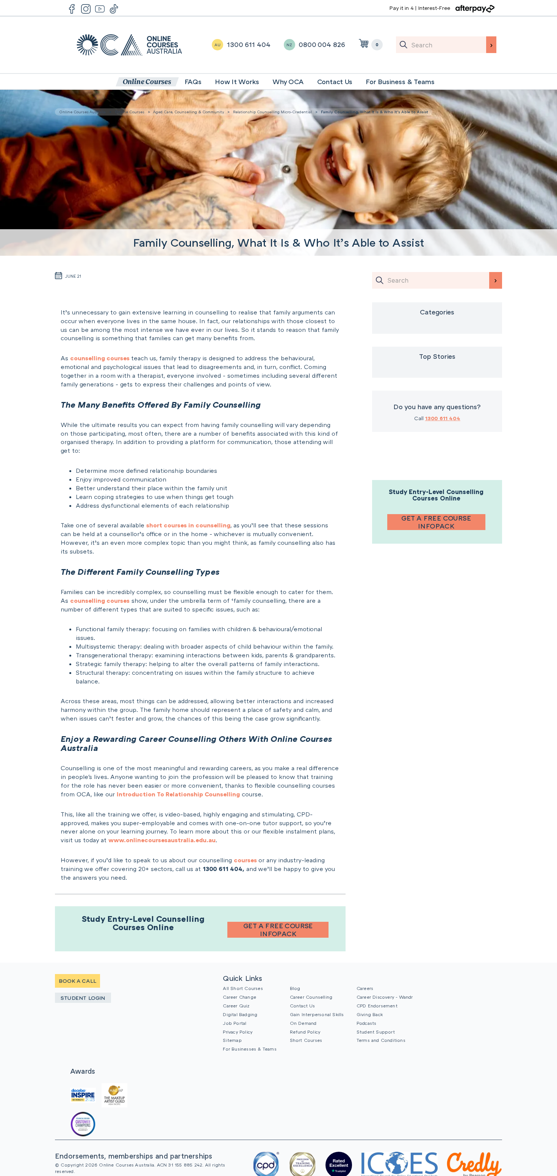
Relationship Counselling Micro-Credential (272, 111)
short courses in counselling (188, 525)
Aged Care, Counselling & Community (188, 111)
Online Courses (129, 111)
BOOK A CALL (77, 980)
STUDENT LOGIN (83, 998)
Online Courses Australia (129, 45)
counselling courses (100, 358)
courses (246, 860)
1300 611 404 (442, 418)
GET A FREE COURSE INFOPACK (278, 930)
